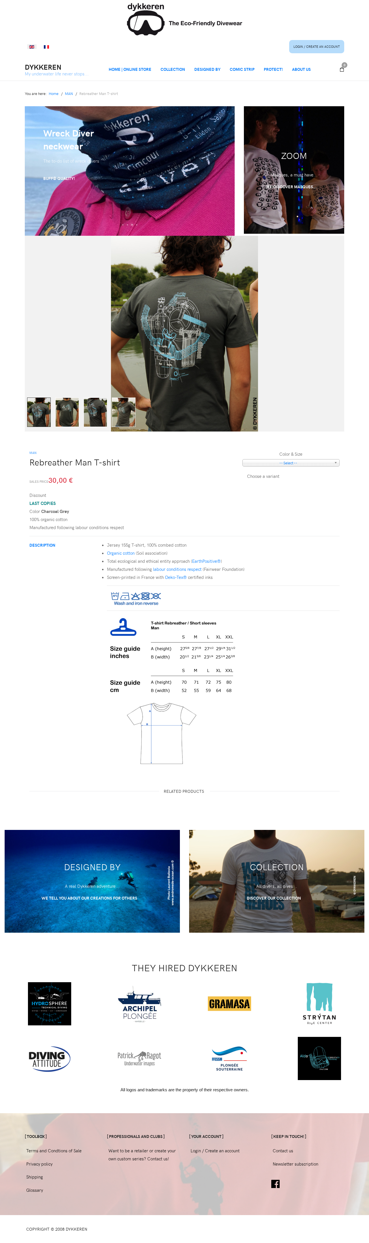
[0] (342, 69)
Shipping (34, 1177)
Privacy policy (39, 1164)
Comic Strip (242, 69)
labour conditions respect (177, 569)
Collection (173, 69)
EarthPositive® (206, 561)
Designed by (207, 69)
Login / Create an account (316, 46)
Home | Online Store (130, 69)
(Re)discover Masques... (291, 186)
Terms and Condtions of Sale (54, 1150)
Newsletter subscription (295, 1164)
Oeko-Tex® (176, 577)
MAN (33, 453)
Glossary (34, 1190)
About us (301, 69)
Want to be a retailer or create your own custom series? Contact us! (142, 1155)
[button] (123, 225)
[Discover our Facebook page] (275, 1183)
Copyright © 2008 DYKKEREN (56, 1229)
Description (42, 545)
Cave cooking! (58, 165)
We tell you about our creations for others (90, 898)
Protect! (273, 69)
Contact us (283, 1150)
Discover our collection (274, 898)
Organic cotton (121, 553)
